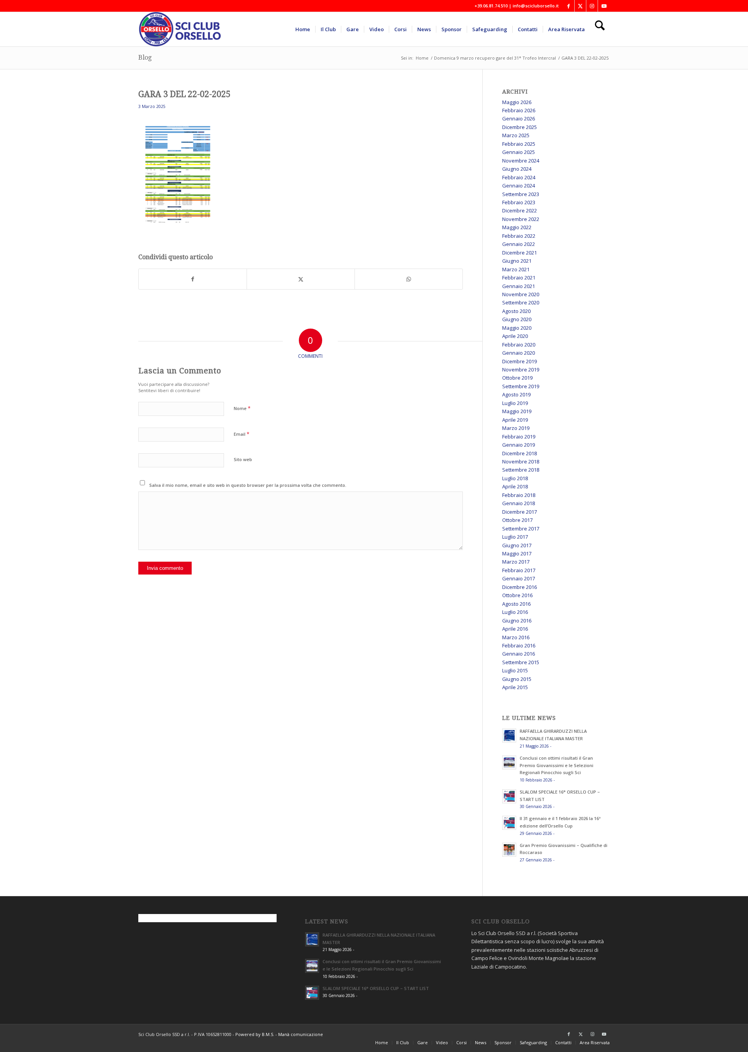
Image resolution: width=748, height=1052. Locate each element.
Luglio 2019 (515, 403)
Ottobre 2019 (517, 377)
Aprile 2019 (515, 419)
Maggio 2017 (516, 553)
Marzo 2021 (515, 269)
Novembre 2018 (520, 461)
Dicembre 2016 (519, 587)
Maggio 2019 (516, 411)
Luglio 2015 (515, 670)
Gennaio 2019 (518, 444)
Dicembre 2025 (519, 127)
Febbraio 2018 (518, 495)
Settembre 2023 (520, 194)
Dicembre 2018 (519, 453)
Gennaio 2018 (518, 503)
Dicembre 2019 (519, 361)
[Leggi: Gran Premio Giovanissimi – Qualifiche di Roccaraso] (509, 850)
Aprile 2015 (515, 687)
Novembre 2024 (520, 160)
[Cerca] (600, 29)
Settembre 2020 (520, 302)
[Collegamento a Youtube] (604, 6)
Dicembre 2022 (519, 210)
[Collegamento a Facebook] (568, 6)
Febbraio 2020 (518, 344)
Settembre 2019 (520, 386)
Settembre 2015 (520, 662)
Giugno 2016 (516, 620)
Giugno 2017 (516, 545)
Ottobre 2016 (517, 595)
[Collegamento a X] (580, 6)
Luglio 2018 (515, 478)
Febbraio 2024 (518, 177)
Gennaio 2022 (518, 244)
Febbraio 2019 (518, 436)
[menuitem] (302, 29)
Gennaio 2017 (518, 578)
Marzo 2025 (515, 135)
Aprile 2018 (515, 486)
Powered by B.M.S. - (256, 1034)
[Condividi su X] (301, 279)
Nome (242, 408)
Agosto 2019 (516, 394)
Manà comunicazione (300, 1034)
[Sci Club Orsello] (185, 29)
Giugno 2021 (516, 260)
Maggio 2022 (516, 227)
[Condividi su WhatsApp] (408, 279)
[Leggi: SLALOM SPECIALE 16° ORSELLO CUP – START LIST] (509, 796)
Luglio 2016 (515, 611)
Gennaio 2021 (518, 286)
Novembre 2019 (520, 369)
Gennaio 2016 (518, 653)
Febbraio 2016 (518, 645)
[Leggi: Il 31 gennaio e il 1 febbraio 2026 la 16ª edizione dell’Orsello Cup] (509, 823)
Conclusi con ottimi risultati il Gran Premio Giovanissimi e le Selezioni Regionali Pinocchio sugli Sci (556, 765)
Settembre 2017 (520, 528)
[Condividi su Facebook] (193, 279)
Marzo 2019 (515, 427)
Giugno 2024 (516, 168)
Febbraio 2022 (518, 235)
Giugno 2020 (516, 319)
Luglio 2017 (515, 536)
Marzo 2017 (515, 561)
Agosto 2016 (516, 603)
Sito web (243, 459)
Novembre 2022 (520, 219)
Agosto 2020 (516, 311)
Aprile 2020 (515, 335)
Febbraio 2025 (518, 143)
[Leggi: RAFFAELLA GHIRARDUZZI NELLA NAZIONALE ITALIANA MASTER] (509, 735)
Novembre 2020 (520, 294)
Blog (145, 57)
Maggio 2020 (516, 327)
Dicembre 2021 (519, 252)
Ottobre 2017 (517, 519)
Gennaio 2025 (518, 152)
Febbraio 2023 (518, 202)
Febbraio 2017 (518, 570)
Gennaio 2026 (518, 118)
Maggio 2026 (516, 102)
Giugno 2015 (516, 678)
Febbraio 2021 (518, 277)
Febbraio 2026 (518, 110)
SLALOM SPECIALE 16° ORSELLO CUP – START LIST (376, 988)
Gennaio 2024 (518, 185)
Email (241, 433)
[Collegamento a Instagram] (592, 6)
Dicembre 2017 (519, 511)
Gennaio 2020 (518, 352)
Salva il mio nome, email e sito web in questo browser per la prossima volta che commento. (247, 485)
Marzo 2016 (515, 637)
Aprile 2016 (515, 628)
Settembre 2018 (520, 469)
